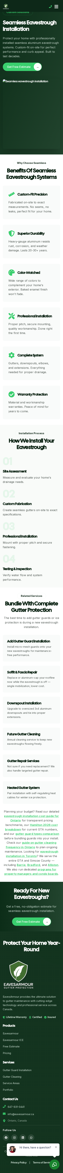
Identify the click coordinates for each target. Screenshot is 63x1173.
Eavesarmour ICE (13, 1040)
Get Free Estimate (23, 67)
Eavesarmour (11, 1033)
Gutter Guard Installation (17, 1070)
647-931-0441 (16, 1106)
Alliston (53, 865)
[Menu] (56, 6)
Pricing (7, 1053)
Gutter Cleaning (12, 1076)
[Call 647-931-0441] (50, 6)
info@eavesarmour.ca (21, 1114)
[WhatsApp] (31, 1137)
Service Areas (11, 1083)
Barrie (21, 865)
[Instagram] (14, 1137)
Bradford (33, 865)
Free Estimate (11, 1046)
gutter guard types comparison (37, 834)
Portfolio (8, 1089)
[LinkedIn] (23, 1137)
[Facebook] (6, 1137)
